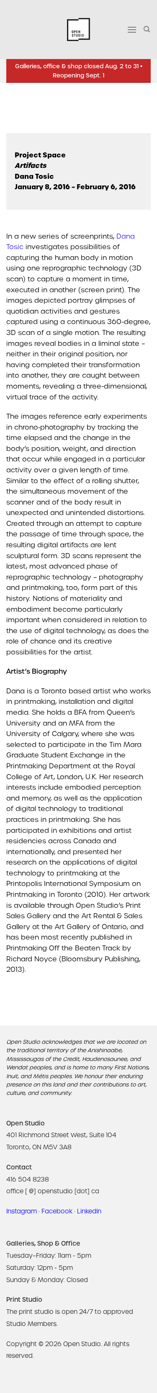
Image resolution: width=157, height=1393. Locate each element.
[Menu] (132, 29)
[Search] (147, 29)
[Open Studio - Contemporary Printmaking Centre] (78, 29)
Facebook (56, 1211)
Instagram (21, 1211)
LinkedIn (89, 1211)
